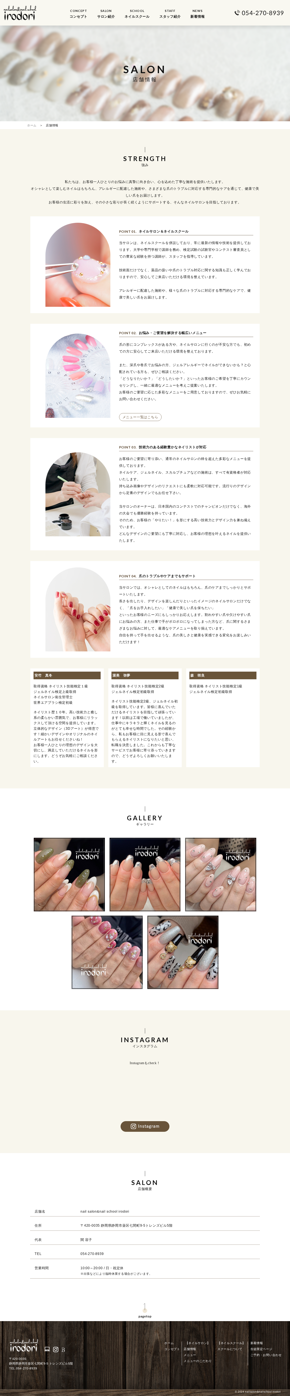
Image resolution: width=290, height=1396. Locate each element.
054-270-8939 (92, 1254)
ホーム (32, 125)
